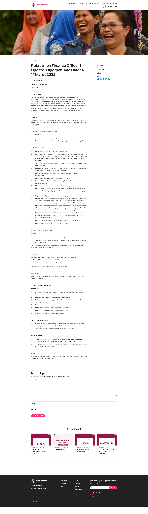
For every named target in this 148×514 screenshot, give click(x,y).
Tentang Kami (73, 3)
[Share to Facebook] (98, 79)
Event (109, 3)
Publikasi (97, 3)
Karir (62, 486)
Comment (34, 379)
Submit (113, 488)
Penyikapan (89, 3)
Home (33, 61)
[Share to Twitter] (101, 79)
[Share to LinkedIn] (106, 79)
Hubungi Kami (64, 480)
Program (81, 3)
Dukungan (63, 483)
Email (33, 403)
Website (33, 409)
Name (33, 398)
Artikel (103, 3)
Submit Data (78, 489)
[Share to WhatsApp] (109, 79)
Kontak (115, 3)
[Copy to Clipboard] (103, 79)
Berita (77, 486)
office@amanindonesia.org (67, 339)
